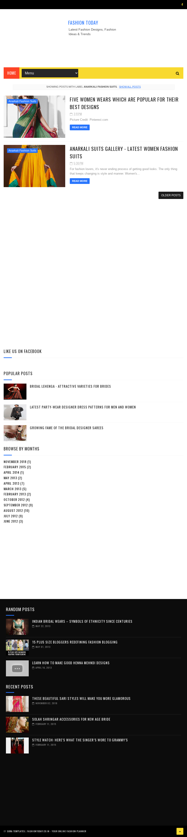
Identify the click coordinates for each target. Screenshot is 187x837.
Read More (79, 127)
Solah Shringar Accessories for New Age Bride (71, 719)
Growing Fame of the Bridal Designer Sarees (67, 427)
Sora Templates (16, 831)
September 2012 (16, 504)
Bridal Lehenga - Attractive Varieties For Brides (70, 386)
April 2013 (11, 483)
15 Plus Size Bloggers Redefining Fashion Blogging (75, 641)
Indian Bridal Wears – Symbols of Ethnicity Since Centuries (82, 621)
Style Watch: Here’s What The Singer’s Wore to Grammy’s (80, 739)
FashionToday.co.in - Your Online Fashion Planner (56, 831)
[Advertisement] (93, 50)
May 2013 (10, 477)
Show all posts (130, 86)
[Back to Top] (180, 831)
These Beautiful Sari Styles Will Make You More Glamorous (81, 698)
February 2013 (15, 494)
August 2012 (13, 510)
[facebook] (182, 4)
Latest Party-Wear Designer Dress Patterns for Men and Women (83, 406)
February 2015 (15, 466)
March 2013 (12, 488)
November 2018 (15, 461)
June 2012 (11, 521)
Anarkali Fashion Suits (22, 101)
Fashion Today (83, 22)
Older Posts (171, 195)
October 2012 (14, 499)
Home (11, 73)
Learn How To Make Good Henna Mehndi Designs (71, 662)
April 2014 (11, 472)
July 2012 (11, 515)
